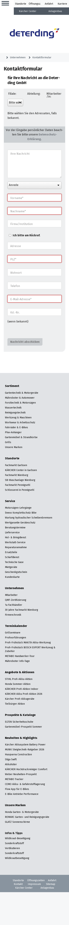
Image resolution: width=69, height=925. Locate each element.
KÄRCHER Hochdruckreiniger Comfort (26, 769)
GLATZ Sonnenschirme (17, 822)
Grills (8, 442)
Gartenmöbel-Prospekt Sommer (23, 726)
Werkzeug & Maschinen (18, 417)
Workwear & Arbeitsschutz (20, 422)
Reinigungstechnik (15, 412)
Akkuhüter (11, 764)
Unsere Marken (13, 447)
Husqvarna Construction (18, 754)
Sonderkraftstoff (14, 843)
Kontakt (18, 884)
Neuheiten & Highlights (21, 738)
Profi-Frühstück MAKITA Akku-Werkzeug (28, 642)
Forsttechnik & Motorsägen (20, 402)
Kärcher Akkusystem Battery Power (25, 744)
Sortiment (12, 386)
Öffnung (33, 3)
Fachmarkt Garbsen (16, 465)
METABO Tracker (14, 779)
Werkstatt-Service (15, 542)
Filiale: (12, 93)
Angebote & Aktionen (19, 672)
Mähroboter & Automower (19, 397)
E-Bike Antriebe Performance (21, 794)
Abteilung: (33, 93)
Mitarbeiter (11, 595)
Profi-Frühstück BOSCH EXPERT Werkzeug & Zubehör (30, 649)
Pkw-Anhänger (13, 432)
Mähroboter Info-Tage (17, 661)
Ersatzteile (11, 552)
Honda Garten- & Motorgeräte (22, 812)
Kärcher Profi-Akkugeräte (19, 699)
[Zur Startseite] (35, 34)
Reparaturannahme (16, 547)
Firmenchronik (13, 614)
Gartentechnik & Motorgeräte (21, 393)
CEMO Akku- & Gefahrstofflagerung (25, 784)
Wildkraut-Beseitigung (17, 838)
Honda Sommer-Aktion (17, 684)
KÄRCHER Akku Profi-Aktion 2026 (23, 694)
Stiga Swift (11, 759)
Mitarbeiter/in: (54, 95)
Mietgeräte (11, 567)
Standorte (20, 3)
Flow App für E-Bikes (17, 789)
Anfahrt (49, 3)
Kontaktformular (41, 57)
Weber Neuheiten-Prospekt (21, 774)
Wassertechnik (13, 407)
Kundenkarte (12, 577)
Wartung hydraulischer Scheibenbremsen (28, 517)
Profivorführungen (15, 637)
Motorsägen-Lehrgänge (18, 507)
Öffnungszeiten (36, 880)
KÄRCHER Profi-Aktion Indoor (21, 689)
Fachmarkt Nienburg (16, 475)
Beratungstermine (15, 527)
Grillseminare (12, 632)
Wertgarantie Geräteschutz (20, 522)
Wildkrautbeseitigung (17, 858)
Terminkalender (16, 626)
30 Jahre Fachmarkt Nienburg (21, 610)
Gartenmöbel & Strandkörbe (21, 437)
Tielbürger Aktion (15, 703)
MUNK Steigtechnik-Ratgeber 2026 (24, 749)
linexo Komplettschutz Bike (20, 512)
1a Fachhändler (13, 605)
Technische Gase (14, 562)
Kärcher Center (27, 11)
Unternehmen (17, 57)
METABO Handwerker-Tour (19, 656)
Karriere (62, 3)
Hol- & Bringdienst (15, 537)
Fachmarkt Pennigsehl (17, 485)
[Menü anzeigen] (5, 3)
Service (10, 501)
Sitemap (50, 884)
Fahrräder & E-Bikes (16, 427)
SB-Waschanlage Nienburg (20, 480)
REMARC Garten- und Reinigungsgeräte (27, 817)
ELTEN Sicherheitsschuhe (19, 722)
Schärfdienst (12, 557)
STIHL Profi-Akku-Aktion (18, 679)
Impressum (34, 884)
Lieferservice (12, 532)
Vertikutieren (12, 848)
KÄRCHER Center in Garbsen (21, 470)
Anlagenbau (55, 11)
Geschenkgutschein (16, 572)
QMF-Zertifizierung (15, 600)
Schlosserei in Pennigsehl (19, 490)
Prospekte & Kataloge (20, 715)
